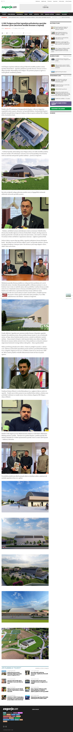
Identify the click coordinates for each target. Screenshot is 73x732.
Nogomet (18, 716)
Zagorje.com (9, 7)
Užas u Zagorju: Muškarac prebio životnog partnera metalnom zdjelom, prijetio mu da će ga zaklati (39, 690)
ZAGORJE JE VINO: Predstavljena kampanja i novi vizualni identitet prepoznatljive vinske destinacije (15, 698)
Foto (42, 14)
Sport (30, 14)
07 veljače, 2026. (17, 28)
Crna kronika (9, 713)
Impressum (55, 1)
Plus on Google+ (27, 33)
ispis (4, 33)
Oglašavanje (43, 1)
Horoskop (20, 713)
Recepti (18, 714)
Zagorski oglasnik (58, 109)
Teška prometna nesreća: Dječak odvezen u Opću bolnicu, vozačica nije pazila (15, 690)
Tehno (21, 719)
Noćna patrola (6, 719)
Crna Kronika (11, 14)
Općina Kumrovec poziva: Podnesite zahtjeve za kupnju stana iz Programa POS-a (14, 674)
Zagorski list (17, 718)
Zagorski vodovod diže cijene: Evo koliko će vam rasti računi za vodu (15, 682)
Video (25, 14)
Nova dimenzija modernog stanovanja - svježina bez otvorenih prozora (39, 674)
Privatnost (50, 1)
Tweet (9, 33)
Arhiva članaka (68, 1)
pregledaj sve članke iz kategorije (42, 668)
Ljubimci (57, 14)
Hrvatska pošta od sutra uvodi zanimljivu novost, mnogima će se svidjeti (39, 682)
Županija (8, 714)
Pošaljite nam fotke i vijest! (59, 103)
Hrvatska (13, 714)
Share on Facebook (17, 33)
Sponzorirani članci (7, 716)
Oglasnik (64, 14)
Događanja (20, 14)
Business (17, 719)
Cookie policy (61, 1)
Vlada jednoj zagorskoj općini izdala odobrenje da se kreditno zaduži (39, 697)
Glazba (13, 716)
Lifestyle (36, 14)
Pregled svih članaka (67, 56)
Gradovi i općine (49, 14)
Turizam (12, 719)
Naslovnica (38, 1)
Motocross (5, 718)
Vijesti (4, 14)
